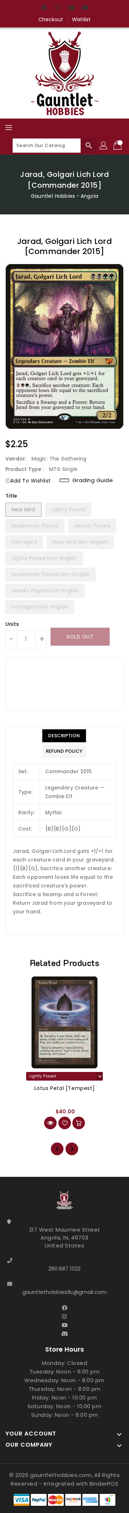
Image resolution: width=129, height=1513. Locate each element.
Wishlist (81, 19)
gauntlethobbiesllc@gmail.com (64, 1292)
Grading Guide (92, 480)
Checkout (50, 19)
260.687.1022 (64, 1268)
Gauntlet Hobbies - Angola (64, 196)
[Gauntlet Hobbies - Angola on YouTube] (71, 8)
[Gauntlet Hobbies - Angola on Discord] (85, 8)
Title (11, 495)
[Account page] (104, 145)
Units (12, 624)
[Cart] (118, 145)
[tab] (64, 735)
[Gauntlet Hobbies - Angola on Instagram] (57, 8)
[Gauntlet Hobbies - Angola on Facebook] (44, 8)
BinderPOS (104, 1483)
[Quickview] (50, 1123)
